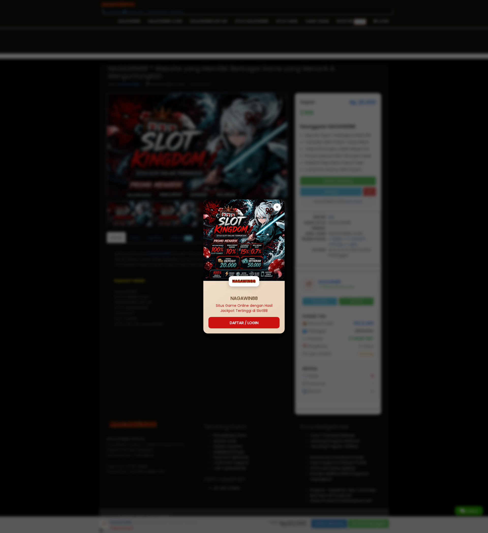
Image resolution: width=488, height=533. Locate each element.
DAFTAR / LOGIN (244, 322)
